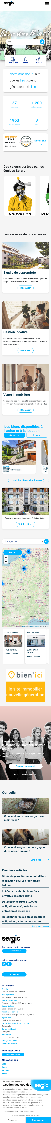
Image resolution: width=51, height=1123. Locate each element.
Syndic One (6, 1018)
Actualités (14, 974)
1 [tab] (23, 512)
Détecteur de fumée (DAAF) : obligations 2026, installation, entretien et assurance (20, 906)
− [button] (6, 561)
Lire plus (36, 859)
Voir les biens (25, 524)
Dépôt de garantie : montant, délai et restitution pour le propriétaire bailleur (25, 881)
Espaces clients (14, 951)
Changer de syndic (9, 1041)
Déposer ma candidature (23, 774)
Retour (12, 552)
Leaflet (24, 626)
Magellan (5, 989)
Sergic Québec (8, 1006)
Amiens (5, 1070)
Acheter (14, 435)
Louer (36, 435)
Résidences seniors (10, 1012)
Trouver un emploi (25, 766)
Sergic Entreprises (9, 1000)
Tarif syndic (6, 1035)
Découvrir (25, 288)
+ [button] (6, 557)
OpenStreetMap (35, 626)
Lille (4, 1064)
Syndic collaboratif (9, 1029)
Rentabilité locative (9, 1044)
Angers (5, 1067)
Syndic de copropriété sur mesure (15, 1023)
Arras (4, 1074)
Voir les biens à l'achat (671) (28, 480)
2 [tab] (25, 512)
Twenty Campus (8, 995)
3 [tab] (27, 512)
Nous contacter (13, 1055)
